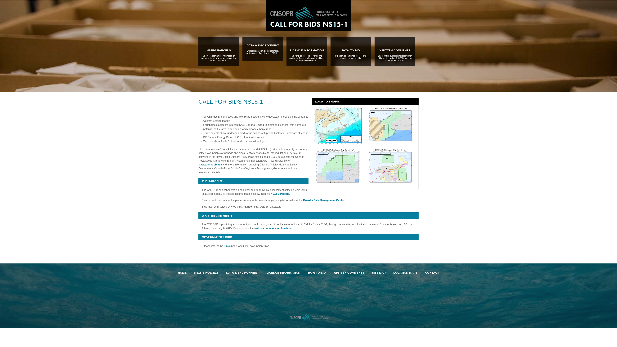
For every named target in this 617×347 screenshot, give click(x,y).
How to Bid (317, 272)
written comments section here (273, 228)
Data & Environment (242, 272)
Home (182, 272)
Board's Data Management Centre (323, 200)
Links (227, 246)
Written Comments (348, 272)
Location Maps (405, 272)
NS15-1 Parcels (280, 193)
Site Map (379, 272)
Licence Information (283, 272)
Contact (432, 272)
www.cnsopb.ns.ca (212, 164)
